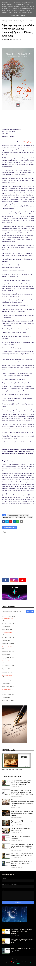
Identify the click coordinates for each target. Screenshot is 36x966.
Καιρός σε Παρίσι (7, 632)
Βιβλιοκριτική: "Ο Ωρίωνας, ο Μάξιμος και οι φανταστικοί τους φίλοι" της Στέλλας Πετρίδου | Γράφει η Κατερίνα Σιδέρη (22, 846)
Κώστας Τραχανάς (28, 142)
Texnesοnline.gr (7, 39)
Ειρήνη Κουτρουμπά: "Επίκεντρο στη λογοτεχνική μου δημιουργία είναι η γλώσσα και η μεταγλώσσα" (21, 782)
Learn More (15, 15)
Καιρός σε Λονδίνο (7, 618)
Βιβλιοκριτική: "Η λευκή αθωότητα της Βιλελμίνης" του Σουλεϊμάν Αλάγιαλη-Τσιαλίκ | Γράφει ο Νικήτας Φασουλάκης (22, 792)
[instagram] (13, 580)
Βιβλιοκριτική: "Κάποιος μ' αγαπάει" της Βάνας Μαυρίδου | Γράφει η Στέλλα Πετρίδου (21, 863)
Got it (23, 15)
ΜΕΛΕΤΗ (12, 20)
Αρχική (11, 959)
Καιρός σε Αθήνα (7, 675)
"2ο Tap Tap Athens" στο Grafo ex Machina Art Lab (21, 829)
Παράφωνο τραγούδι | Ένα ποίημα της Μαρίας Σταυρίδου (21, 822)
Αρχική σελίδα (5, 20)
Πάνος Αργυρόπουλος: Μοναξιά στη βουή (22, 948)
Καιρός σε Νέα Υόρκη (8, 647)
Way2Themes (17, 962)
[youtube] (22, 580)
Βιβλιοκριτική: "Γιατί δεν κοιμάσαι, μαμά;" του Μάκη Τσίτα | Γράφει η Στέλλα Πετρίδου (22, 931)
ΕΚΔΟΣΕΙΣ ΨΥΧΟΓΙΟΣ (8, 517)
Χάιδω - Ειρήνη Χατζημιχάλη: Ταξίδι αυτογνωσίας (20, 837)
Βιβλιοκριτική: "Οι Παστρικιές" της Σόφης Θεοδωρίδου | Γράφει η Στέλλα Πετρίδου (22, 854)
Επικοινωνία (25, 959)
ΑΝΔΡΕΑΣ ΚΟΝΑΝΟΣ (13, 515)
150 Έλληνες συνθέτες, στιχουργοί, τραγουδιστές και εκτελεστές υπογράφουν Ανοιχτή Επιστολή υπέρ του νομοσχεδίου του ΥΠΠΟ (22, 802)
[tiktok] (30, 580)
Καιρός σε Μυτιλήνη (7, 689)
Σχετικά (17, 959)
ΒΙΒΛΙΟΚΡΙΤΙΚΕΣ (24, 515)
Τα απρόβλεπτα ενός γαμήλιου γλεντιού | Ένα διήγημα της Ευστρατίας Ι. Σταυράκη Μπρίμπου (22, 813)
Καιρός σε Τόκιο (6, 661)
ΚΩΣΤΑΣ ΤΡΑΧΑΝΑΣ (20, 517)
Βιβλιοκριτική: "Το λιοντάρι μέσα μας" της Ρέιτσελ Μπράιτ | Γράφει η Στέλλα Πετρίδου (22, 941)
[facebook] (5, 580)
